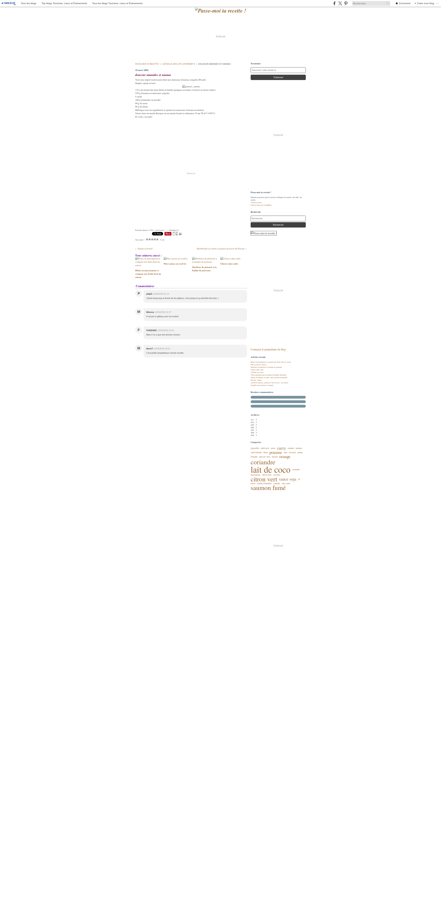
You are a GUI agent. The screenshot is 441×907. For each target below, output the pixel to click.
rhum (265, 452)
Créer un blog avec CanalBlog (261, 205)
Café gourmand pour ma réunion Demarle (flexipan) (268, 375)
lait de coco (270, 469)
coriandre (263, 462)
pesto (273, 448)
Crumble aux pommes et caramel (262, 385)
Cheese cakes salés (257, 369)
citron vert (264, 479)
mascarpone (255, 475)
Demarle (254, 457)
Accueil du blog (256, 202)
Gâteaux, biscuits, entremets (179, 63)
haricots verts (264, 457)
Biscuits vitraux (256, 380)
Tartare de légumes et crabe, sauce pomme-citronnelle (269, 377)
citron (253, 483)
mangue (299, 448)
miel (285, 452)
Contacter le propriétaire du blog (268, 349)
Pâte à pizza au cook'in (258, 364)
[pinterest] (346, 3)
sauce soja (287, 479)
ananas (300, 452)
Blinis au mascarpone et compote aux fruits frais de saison (271, 362)
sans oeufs (286, 483)
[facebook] (334, 3)
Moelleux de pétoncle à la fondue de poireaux (266, 367)
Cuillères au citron (257, 372)
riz (299, 479)
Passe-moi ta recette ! (147, 63)
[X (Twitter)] (340, 3)
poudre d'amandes (264, 483)
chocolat (292, 452)
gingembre (255, 448)
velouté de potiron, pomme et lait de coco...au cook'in (269, 382)
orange (284, 456)
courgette (296, 469)
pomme (275, 452)
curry (281, 448)
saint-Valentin (256, 452)
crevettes (276, 475)
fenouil (275, 457)
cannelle (276, 483)
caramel (291, 448)
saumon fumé (268, 487)
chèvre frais (266, 475)
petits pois (265, 448)
